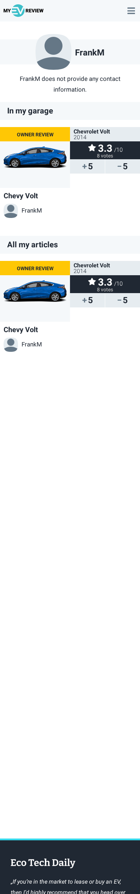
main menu (131, 7)
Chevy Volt (21, 195)
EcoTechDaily (43, 864)
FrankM (32, 210)
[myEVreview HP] (25, 13)
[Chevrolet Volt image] (35, 157)
